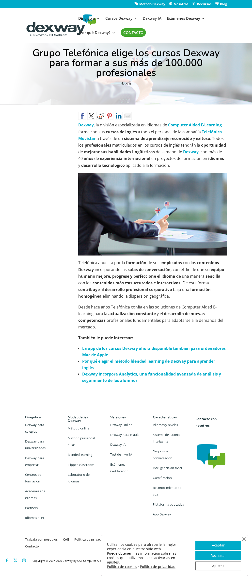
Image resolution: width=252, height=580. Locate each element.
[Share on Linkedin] (119, 116)
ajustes (113, 562)
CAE (66, 539)
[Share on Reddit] (100, 116)
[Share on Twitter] (91, 116)
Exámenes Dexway (183, 19)
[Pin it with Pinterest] (109, 116)
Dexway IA (152, 19)
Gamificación (162, 478)
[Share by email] (128, 116)
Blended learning (80, 454)
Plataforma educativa (168, 504)
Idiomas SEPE (35, 517)
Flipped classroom (81, 464)
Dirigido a (86, 19)
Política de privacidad (91, 539)
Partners (31, 508)
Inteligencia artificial (167, 468)
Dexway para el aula (124, 434)
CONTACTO (133, 32)
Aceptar (218, 545)
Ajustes (218, 565)
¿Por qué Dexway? (94, 33)
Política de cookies (122, 566)
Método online (78, 428)
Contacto (32, 546)
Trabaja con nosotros (41, 539)
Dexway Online (121, 425)
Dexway (191, 151)
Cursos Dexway (118, 19)
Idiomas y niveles (165, 425)
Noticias (126, 83)
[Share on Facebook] (82, 116)
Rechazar (218, 555)
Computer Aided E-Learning (195, 125)
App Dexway (162, 514)
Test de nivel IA (121, 454)
